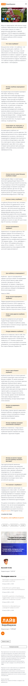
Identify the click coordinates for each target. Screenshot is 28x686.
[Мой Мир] (8, 19)
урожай (22, 525)
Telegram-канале (5, 510)
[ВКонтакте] (3, 19)
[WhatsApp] (12, 19)
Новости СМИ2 (5, 293)
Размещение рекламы (14, 646)
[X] (10, 19)
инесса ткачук (14, 525)
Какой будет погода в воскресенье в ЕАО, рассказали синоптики (13, 580)
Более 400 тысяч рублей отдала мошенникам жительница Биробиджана (13, 588)
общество (5, 17)
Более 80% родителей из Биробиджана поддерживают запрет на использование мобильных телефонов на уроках (13, 597)
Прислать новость (5, 641)
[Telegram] (14, 19)
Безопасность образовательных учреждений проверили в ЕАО (11, 606)
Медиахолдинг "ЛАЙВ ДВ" (8, 629)
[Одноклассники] (5, 19)
